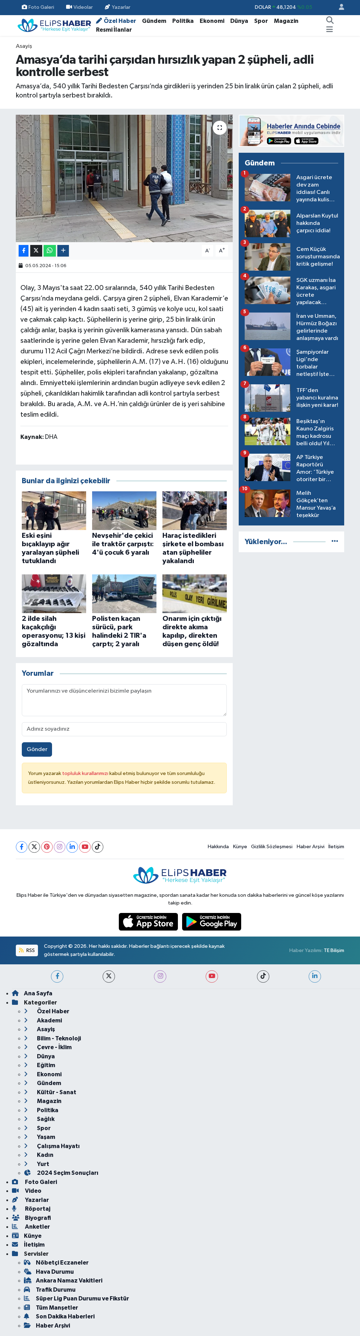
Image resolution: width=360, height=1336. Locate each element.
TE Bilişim (334, 950)
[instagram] (160, 976)
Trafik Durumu (56, 1290)
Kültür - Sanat (56, 1092)
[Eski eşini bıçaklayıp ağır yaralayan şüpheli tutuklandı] (54, 510)
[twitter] (109, 976)
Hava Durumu (55, 1272)
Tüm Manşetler (57, 1308)
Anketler (37, 1227)
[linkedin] (315, 976)
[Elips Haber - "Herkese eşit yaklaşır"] (54, 25)
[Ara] (329, 21)
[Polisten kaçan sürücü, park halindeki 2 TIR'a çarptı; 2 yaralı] (124, 594)
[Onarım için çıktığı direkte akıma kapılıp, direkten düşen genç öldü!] (194, 594)
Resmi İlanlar (114, 30)
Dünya (239, 21)
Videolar (83, 7)
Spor (261, 21)
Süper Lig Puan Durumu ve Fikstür (82, 1299)
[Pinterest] (47, 847)
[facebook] (57, 976)
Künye (240, 846)
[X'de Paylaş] (36, 251)
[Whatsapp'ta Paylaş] (50, 251)
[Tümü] (335, 542)
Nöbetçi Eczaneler (62, 1263)
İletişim (336, 846)
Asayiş (24, 46)
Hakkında (218, 846)
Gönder (37, 749)
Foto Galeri (41, 7)
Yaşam (45, 1137)
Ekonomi (212, 21)
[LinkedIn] (72, 847)
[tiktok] (263, 976)
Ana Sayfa (38, 993)
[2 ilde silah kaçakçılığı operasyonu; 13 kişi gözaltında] (54, 594)
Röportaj (37, 1209)
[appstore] (149, 922)
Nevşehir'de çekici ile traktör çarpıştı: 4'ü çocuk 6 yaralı (123, 544)
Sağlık (45, 1119)
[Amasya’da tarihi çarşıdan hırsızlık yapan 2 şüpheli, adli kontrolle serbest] (124, 178)
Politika (183, 21)
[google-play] (212, 922)
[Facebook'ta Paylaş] (23, 251)
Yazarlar (121, 7)
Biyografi (37, 1218)
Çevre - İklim (54, 1047)
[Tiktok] (97, 847)
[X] (34, 847)
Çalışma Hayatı (58, 1146)
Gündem (154, 21)
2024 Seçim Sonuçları (67, 1173)
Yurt (42, 1164)
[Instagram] (59, 847)
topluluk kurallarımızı (85, 773)
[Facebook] (21, 847)
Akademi (49, 1020)
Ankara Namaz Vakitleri (69, 1281)
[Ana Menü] (329, 29)
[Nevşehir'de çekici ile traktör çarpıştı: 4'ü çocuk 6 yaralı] (124, 510)
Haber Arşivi (310, 846)
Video (32, 1191)
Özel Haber (120, 21)
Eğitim (45, 1065)
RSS (30, 950)
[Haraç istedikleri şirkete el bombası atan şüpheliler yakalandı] (194, 510)
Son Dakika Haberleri (65, 1316)
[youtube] (212, 976)
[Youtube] (85, 847)
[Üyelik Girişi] (338, 7)
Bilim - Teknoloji (58, 1038)
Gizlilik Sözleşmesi (271, 846)
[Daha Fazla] (63, 251)
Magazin (286, 21)
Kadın (44, 1155)
